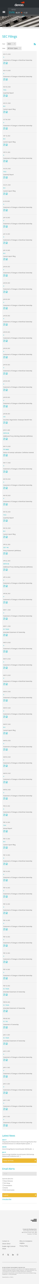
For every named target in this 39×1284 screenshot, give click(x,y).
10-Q (4, 90)
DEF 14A (6, 547)
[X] (8, 1255)
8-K (4, 106)
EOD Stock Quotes (9, 1190)
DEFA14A (6, 433)
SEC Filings (7, 1183)
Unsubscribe (6, 1199)
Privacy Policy (24, 1246)
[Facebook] (3, 1255)
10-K (4, 825)
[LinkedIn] (13, 1255)
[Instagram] (17, 1255)
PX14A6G (6, 449)
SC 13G (5, 1021)
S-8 (4, 417)
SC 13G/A (6, 629)
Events (6, 1188)
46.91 (18, 12)
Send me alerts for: (7, 1179)
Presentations (8, 1185)
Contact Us (5, 1241)
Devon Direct (6, 1244)
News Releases (8, 1181)
